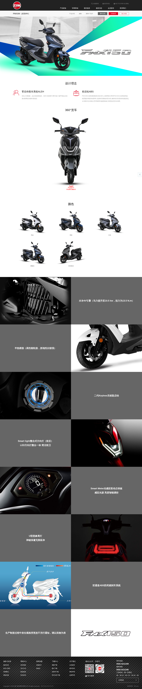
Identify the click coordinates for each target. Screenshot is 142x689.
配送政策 (23, 672)
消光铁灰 (71, 266)
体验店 (38, 668)
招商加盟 (39, 661)
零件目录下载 (56, 675)
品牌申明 (72, 675)
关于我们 (72, 661)
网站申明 (72, 672)
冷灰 (109, 235)
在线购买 (113, 13)
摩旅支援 (6, 675)
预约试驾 (102, 13)
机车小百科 (6, 668)
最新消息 (99, 8)
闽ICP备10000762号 (47, 686)
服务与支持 (7, 661)
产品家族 (63, 8)
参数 (80, 13)
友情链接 (121, 680)
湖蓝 (71, 235)
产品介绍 (72, 13)
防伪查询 (23, 675)
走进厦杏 (111, 8)
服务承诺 (6, 665)
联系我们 (123, 8)
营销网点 (6, 672)
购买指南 (23, 665)
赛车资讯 (72, 668)
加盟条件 (39, 665)
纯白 (32, 235)
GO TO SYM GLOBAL (122, 3)
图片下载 (54, 668)
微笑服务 (87, 8)
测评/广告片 (89, 13)
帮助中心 (24, 661)
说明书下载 (55, 672)
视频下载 (54, 665)
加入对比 (124, 13)
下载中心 (55, 661)
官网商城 (75, 8)
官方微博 (90, 676)
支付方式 (23, 668)
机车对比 (107, 3)
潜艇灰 (32, 266)
